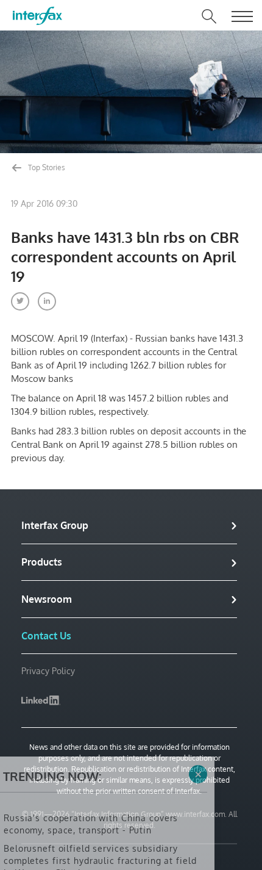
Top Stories (45, 167)
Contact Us (46, 636)
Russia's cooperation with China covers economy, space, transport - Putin (91, 774)
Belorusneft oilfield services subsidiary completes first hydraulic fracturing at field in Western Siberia (100, 810)
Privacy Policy (48, 671)
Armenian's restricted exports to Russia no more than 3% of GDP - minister (98, 847)
